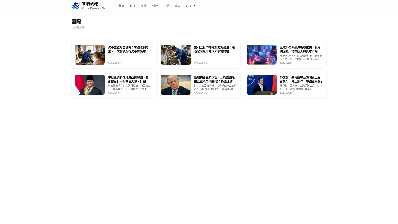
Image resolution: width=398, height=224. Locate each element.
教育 (177, 5)
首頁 (121, 5)
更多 (189, 5)
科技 (133, 5)
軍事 (144, 5)
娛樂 (166, 5)
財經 (155, 5)
